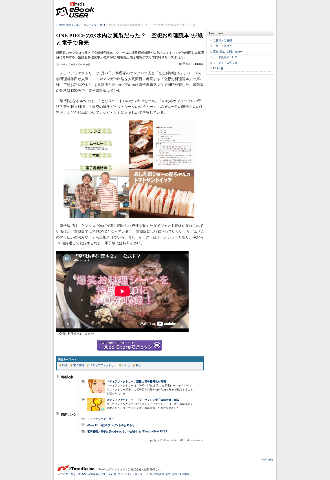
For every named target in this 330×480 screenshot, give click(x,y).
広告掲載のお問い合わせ (228, 51)
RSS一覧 (218, 68)
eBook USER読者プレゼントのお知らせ (111, 425)
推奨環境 (184, 474)
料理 (65, 365)
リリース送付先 (222, 46)
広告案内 (93, 474)
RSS (149, 474)
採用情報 (171, 474)
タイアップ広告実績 (225, 62)
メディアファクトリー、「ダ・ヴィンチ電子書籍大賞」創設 (143, 399)
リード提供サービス (225, 57)
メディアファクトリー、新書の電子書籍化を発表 (136, 381)
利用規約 (267, 459)
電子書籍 (78, 365)
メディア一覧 (65, 474)
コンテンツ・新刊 (94, 24)
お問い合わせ (108, 474)
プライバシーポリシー (131, 474)
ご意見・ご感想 (222, 40)
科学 (138, 365)
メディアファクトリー (103, 365)
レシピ (126, 365)
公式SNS (80, 474)
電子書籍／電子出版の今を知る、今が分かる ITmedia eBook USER (127, 431)
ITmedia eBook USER (75, 10)
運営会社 (159, 474)
